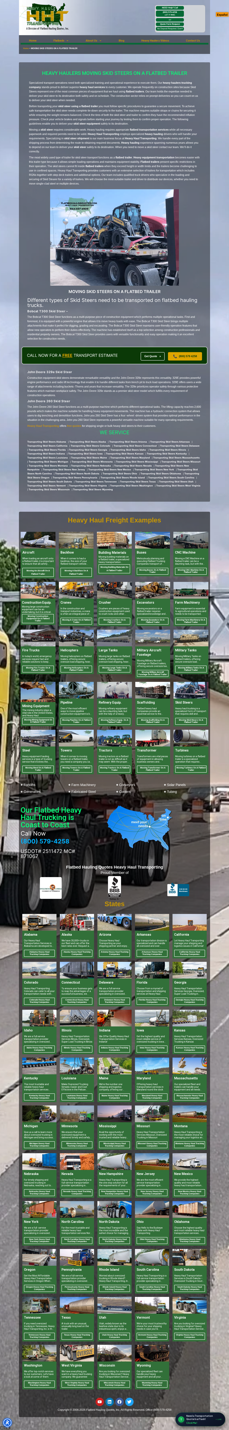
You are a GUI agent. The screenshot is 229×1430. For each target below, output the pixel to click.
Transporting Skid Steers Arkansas (170, 441)
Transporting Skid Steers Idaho (128, 449)
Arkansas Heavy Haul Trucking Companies (152, 953)
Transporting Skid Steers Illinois (167, 449)
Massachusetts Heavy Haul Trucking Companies (190, 1096)
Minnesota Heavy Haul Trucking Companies (77, 1144)
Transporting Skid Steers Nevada (133, 465)
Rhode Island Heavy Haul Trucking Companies (115, 1288)
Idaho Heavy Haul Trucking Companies (39, 1049)
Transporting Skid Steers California (47, 445)
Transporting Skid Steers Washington (131, 485)
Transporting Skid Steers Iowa (85, 453)
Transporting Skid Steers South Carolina (171, 477)
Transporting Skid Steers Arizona (128, 441)
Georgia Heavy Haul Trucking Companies (190, 1001)
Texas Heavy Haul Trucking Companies (77, 1336)
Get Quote (152, 356)
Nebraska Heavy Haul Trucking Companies (39, 1192)
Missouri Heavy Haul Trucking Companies (152, 1144)
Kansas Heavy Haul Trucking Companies (190, 1049)
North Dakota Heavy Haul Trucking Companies (114, 1240)
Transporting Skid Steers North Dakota (77, 473)
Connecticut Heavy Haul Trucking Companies (77, 1001)
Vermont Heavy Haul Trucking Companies (152, 1336)
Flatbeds (58, 40)
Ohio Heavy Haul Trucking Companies (152, 1240)
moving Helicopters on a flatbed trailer (76, 669)
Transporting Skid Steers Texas (138, 481)
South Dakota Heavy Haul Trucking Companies (189, 1288)
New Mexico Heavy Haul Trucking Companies (189, 1192)
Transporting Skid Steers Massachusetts (176, 457)
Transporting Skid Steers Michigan (48, 461)
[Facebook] (119, 1402)
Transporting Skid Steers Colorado (90, 445)
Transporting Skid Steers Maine (89, 457)
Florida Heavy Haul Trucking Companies (152, 1001)
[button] (61, 41)
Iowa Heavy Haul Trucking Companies (152, 1049)
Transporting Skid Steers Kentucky (167, 453)
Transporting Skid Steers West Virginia (178, 485)
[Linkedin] (109, 1402)
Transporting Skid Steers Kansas (125, 453)
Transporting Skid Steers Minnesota (92, 461)
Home (33, 40)
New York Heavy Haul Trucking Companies (39, 1240)
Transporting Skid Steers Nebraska (91, 465)
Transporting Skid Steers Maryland (130, 457)
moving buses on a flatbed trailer (152, 571)
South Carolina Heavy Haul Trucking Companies (152, 1288)
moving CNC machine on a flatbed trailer (191, 571)
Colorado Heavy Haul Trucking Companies (39, 1001)
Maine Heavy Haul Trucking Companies (115, 1096)
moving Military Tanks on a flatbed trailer (191, 669)
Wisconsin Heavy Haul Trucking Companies (114, 1384)
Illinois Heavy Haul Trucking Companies (77, 1049)
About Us (91, 40)
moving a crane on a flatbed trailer (76, 621)
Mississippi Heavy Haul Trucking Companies (114, 1144)
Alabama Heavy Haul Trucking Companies (39, 953)
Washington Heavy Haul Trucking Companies (39, 1384)
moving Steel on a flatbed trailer (38, 769)
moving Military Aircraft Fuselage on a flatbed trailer (152, 673)
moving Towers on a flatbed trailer (76, 769)
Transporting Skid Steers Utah (176, 481)
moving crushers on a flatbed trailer (114, 621)
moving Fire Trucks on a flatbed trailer (38, 669)
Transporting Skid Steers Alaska (87, 441)
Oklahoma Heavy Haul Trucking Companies (189, 1240)
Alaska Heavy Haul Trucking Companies (77, 953)
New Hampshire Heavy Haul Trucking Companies (114, 1192)
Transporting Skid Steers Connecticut (135, 445)
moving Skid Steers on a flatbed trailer (191, 721)
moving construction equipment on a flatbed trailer (37, 618)
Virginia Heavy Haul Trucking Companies (189, 1336)
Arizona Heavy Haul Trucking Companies (114, 953)
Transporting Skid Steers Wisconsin (49, 489)
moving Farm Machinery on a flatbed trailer (191, 621)
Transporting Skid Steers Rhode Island (123, 477)
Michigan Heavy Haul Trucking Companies (39, 1144)
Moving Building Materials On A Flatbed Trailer (114, 569)
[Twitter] (129, 1402)
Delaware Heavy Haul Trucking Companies (114, 1001)
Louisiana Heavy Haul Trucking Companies (77, 1096)
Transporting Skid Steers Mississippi (137, 461)
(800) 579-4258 (170, 13)
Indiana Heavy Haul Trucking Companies (114, 1049)
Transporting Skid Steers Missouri (180, 461)
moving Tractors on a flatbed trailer (114, 769)
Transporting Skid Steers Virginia (88, 485)
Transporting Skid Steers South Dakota (49, 481)
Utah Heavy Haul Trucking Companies (114, 1336)
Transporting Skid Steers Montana (48, 465)
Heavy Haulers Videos (155, 40)
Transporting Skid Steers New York (154, 469)
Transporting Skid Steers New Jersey (64, 469)
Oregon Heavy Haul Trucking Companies (39, 1288)
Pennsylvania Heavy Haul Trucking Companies (77, 1288)
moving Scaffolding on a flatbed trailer (153, 721)
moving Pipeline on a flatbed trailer (76, 721)
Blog (121, 40)
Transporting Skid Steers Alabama (46, 441)
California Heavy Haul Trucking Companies (189, 953)
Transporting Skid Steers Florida (47, 449)
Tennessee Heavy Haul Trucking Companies (39, 1336)
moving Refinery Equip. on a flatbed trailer (114, 721)
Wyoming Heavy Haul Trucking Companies (152, 1384)
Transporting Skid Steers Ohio (120, 473)
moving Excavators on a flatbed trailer (152, 621)
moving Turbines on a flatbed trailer (191, 769)
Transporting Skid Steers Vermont (46, 485)
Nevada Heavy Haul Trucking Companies (77, 1192)
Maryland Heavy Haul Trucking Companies (152, 1096)
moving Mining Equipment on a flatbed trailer (38, 721)
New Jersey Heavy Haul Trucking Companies (152, 1192)
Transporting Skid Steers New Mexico (109, 469)
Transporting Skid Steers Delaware (179, 445)
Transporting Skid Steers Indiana (46, 453)
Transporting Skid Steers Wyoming (93, 489)
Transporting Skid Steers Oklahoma (160, 473)
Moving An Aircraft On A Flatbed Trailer (38, 572)
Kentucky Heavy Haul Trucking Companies (39, 1096)
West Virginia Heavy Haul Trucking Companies (77, 1384)
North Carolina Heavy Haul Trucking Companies (77, 1240)
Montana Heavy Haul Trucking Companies (189, 1144)
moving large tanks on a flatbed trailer (114, 669)
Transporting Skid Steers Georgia (88, 449)
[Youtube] (100, 1402)
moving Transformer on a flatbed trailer (152, 769)
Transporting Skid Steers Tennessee (96, 481)
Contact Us (193, 40)
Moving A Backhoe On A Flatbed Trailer (76, 572)
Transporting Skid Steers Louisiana (47, 457)
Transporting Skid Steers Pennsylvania (75, 477)
